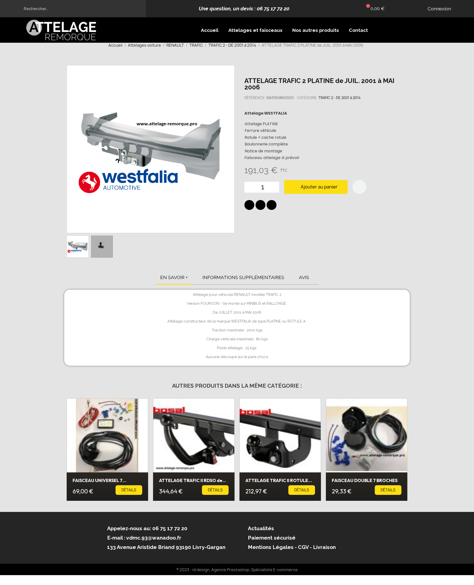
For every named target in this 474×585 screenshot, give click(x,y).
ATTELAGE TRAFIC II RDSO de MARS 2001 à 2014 (190, 483)
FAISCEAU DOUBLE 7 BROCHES (364, 480)
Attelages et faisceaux (255, 30)
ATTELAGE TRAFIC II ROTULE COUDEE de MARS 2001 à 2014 (277, 483)
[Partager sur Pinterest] (271, 205)
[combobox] (73, 9)
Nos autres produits (315, 30)
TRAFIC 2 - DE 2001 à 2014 (339, 97)
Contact (358, 30)
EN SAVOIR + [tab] (174, 277)
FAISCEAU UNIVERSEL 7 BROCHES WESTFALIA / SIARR (104, 483)
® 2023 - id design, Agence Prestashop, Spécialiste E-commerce (237, 569)
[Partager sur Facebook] (249, 205)
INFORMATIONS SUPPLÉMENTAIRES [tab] (243, 277)
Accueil (209, 30)
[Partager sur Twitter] (260, 205)
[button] (374, 9)
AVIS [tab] (304, 277)
